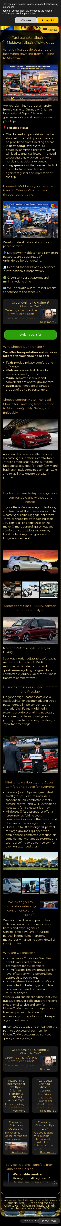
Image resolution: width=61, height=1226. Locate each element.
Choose (26, 20)
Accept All (48, 20)
